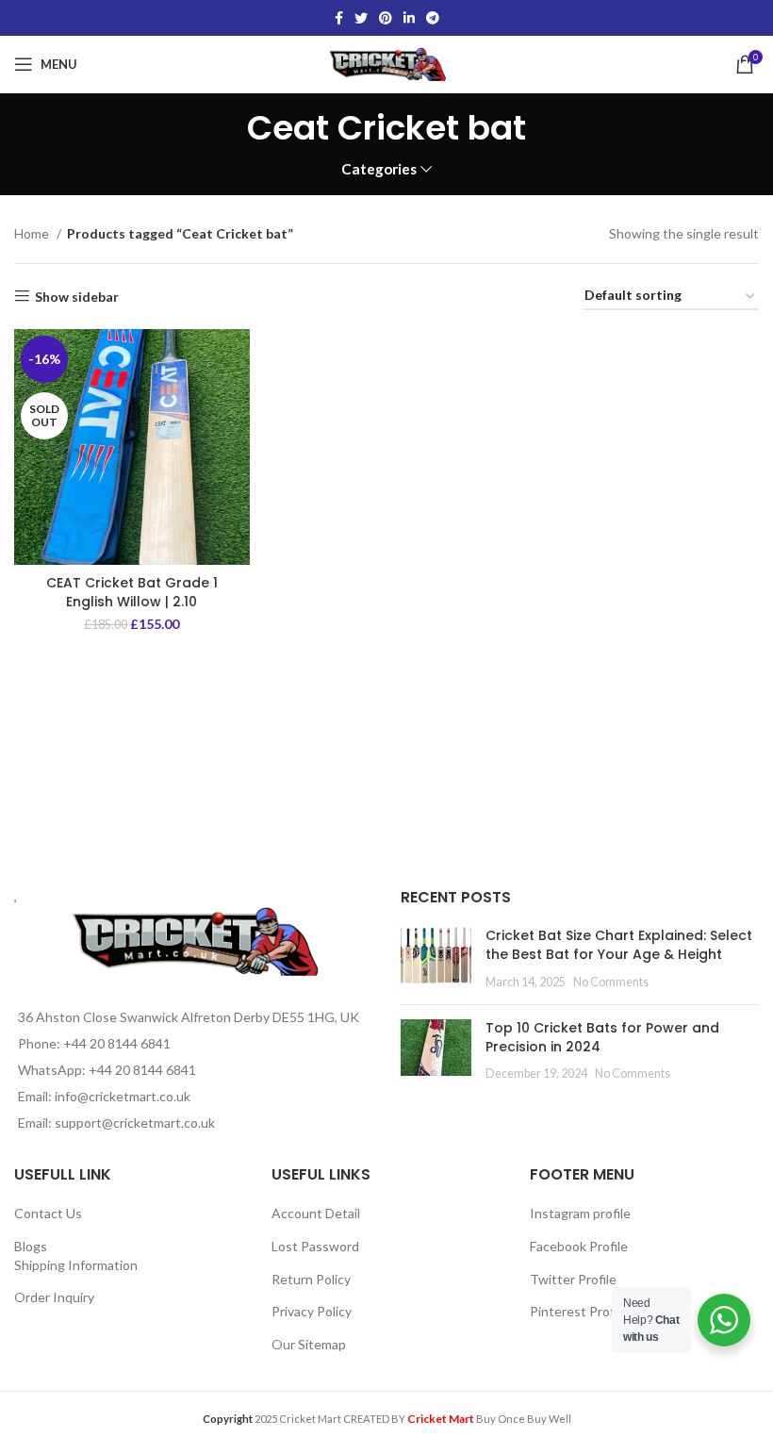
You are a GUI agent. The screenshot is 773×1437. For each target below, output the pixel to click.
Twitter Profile (573, 1279)
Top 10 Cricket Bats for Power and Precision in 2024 (602, 1037)
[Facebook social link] (339, 18)
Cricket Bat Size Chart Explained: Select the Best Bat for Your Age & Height (618, 945)
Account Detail (315, 1213)
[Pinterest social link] (385, 18)
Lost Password (315, 1246)
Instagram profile (580, 1213)
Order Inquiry (54, 1297)
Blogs (30, 1246)
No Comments (611, 982)
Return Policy (311, 1279)
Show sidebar (77, 296)
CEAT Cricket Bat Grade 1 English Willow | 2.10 (132, 592)
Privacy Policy (311, 1311)
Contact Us (48, 1213)
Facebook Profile (579, 1246)
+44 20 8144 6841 (117, 1043)
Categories (379, 169)
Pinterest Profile (579, 1311)
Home (33, 233)
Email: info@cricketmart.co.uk (104, 1096)
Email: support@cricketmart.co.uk (116, 1123)
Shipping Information (76, 1265)
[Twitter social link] (361, 18)
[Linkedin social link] (409, 18)
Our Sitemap (308, 1344)
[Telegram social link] (432, 18)
